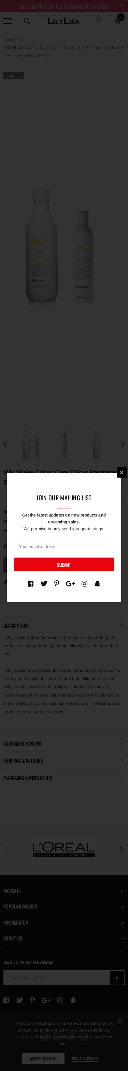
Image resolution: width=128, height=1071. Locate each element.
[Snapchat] (97, 584)
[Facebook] (30, 584)
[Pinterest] (56, 584)
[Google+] (70, 584)
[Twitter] (43, 584)
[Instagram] (84, 584)
